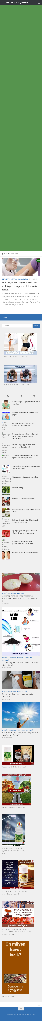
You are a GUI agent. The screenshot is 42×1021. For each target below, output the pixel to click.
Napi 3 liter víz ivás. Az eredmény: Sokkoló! (25, 552)
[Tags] (33, 396)
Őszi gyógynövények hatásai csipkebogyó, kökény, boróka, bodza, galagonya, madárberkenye (25, 436)
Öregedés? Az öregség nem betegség (23, 498)
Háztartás (20, 593)
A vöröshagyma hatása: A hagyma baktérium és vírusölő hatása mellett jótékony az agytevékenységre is (20, 598)
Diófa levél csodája (17, 488)
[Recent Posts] (8, 396)
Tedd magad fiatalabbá (25, 730)
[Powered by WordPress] (14, 1014)
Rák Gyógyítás (23, 279)
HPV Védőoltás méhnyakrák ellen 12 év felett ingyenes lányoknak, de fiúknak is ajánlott (19, 286)
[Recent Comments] (21, 396)
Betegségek (5, 279)
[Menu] (39, 2)
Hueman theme (30, 1014)
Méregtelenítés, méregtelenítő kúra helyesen (25, 477)
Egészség (14, 279)
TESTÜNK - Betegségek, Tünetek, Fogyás (16, 2)
